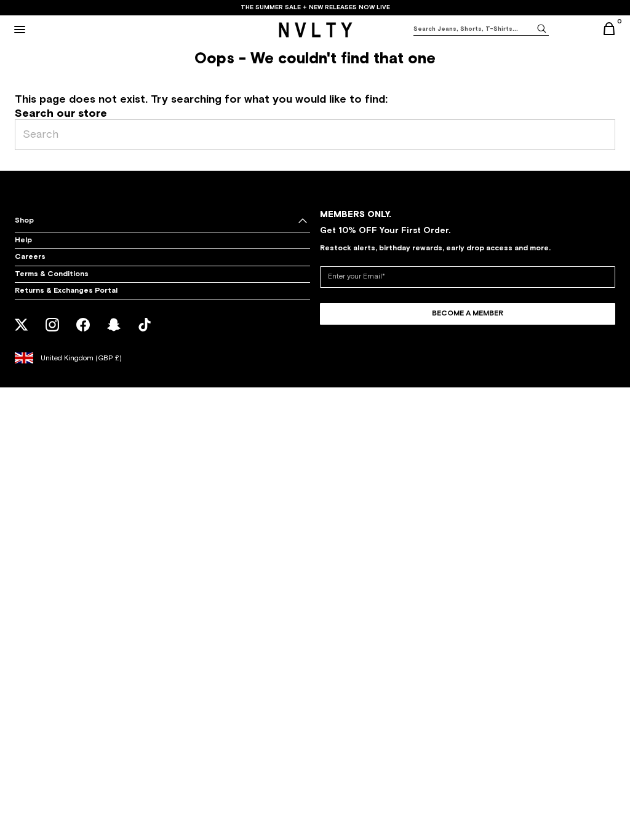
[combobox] (473, 29)
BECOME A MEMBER (467, 313)
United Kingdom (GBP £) (81, 358)
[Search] (541, 28)
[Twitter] (22, 332)
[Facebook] (83, 332)
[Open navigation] (20, 29)
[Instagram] (52, 332)
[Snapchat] (114, 332)
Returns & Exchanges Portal (66, 291)
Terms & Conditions (52, 274)
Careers (30, 257)
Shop (24, 220)
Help (23, 240)
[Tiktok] (145, 332)
